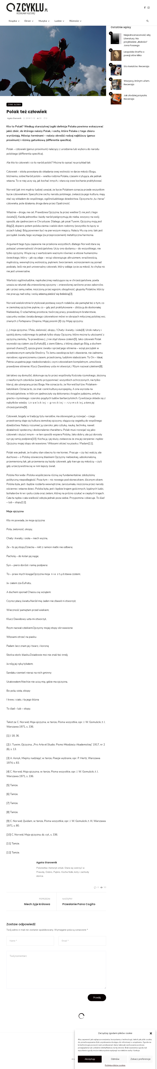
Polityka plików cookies (115, 1065)
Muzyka (43, 20)
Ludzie (58, 20)
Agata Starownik (14, 118)
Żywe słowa (14, 105)
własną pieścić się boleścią (53, 294)
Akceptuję (90, 1059)
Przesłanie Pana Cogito (78, 904)
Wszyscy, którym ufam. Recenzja (137, 82)
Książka (13, 20)
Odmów (115, 1059)
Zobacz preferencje (140, 1059)
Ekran (28, 20)
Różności (74, 20)
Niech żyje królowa (37, 904)
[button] (150, 1033)
